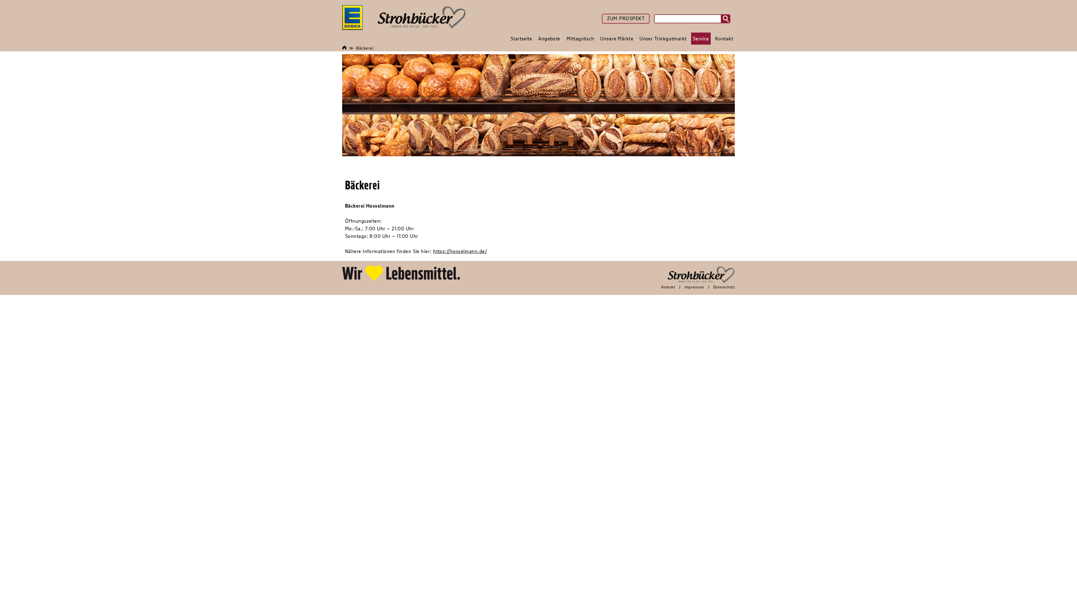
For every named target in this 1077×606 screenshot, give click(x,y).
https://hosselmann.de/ (460, 251)
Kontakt (668, 287)
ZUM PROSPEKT (626, 18)
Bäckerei (365, 48)
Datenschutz (724, 287)
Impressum (694, 287)
